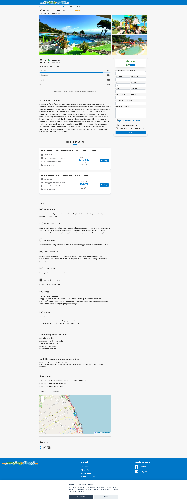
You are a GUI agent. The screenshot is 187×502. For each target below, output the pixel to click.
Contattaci (85, 466)
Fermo (54, 7)
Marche (47, 7)
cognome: (134, 88)
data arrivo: (118, 76)
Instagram (143, 471)
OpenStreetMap (106, 432)
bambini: (133, 82)
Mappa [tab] (43, 391)
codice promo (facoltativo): (123, 100)
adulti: (117, 82)
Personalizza (79, 491)
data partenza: (135, 76)
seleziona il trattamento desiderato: (126, 70)
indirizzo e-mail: (120, 94)
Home (41, 7)
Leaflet (98, 432)
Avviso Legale (86, 473)
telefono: (133, 94)
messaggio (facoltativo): (123, 106)
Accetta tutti (81, 497)
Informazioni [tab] (54, 391)
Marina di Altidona (64, 7)
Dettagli (104, 160)
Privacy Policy (86, 470)
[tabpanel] (75, 414)
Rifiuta (106, 497)
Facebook (142, 466)
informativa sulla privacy (138, 128)
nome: (117, 88)
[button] (75, 414)
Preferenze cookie (88, 477)
